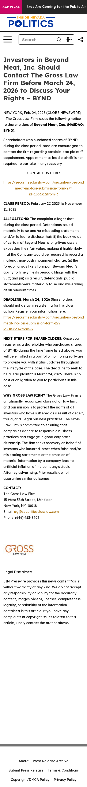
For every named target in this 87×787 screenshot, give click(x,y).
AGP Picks (11, 7)
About (24, 761)
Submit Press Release (26, 770)
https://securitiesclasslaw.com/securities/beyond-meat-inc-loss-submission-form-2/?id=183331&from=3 (44, 188)
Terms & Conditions (63, 770)
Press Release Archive (50, 761)
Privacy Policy (65, 779)
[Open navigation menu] (7, 39)
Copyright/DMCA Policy (30, 779)
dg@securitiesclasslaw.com (36, 511)
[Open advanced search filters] (69, 39)
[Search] (59, 39)
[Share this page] (81, 39)
